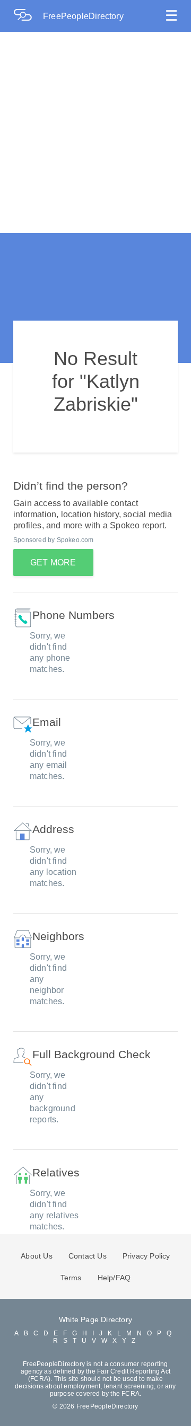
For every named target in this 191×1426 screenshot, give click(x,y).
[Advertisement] (95, 132)
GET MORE (53, 562)
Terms (71, 1277)
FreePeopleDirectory (83, 16)
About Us (37, 1256)
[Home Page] (28, 16)
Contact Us (87, 1256)
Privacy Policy (146, 1256)
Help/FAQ (114, 1277)
